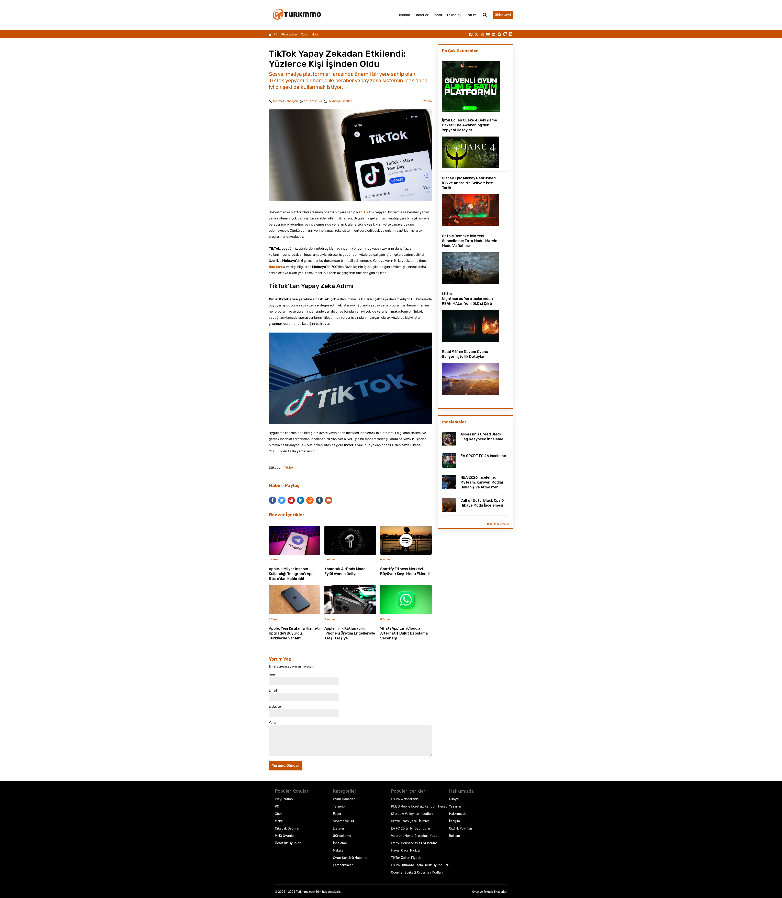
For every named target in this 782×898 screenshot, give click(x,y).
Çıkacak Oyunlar (287, 828)
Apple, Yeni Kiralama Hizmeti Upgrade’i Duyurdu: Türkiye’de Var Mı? (294, 633)
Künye (454, 799)
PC (275, 34)
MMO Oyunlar (285, 836)
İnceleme (340, 843)
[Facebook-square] (471, 34)
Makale (338, 850)
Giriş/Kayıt (503, 15)
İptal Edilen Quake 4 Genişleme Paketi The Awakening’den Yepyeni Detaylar (469, 125)
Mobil (315, 34)
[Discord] (511, 34)
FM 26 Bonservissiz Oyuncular (414, 843)
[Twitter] (282, 500)
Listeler (338, 828)
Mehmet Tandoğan (285, 101)
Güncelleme (342, 836)
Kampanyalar (343, 865)
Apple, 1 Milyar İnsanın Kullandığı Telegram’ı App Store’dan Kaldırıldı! (291, 574)
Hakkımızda (458, 814)
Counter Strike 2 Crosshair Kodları (417, 872)
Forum (471, 15)
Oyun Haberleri (344, 799)
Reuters (276, 267)
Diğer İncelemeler (498, 523)
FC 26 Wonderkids (404, 799)
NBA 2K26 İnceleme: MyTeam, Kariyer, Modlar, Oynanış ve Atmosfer (482, 482)
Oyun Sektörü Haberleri (350, 858)
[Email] (328, 500)
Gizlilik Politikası (461, 828)
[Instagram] (482, 34)
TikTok (369, 212)
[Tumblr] (319, 500)
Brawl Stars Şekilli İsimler (410, 821)
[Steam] (499, 34)
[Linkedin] (493, 34)
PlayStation (284, 799)
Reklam (454, 836)
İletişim (454, 821)
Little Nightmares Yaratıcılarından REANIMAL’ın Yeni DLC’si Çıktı (467, 299)
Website (275, 706)
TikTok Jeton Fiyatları (407, 858)
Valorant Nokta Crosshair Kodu (414, 836)
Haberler (421, 15)
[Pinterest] (291, 500)
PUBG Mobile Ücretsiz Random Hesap (419, 806)
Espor (437, 15)
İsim (272, 674)
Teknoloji (453, 15)
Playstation (289, 34)
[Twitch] (505, 34)
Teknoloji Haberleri (340, 101)
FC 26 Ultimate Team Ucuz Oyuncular (419, 865)
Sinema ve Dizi (344, 821)
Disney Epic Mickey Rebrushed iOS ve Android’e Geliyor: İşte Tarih (469, 183)
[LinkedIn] (300, 500)
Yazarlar (455, 806)
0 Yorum (426, 101)
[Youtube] (488, 34)
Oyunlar (404, 15)
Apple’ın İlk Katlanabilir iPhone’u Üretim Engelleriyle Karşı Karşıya (349, 633)
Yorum (274, 722)
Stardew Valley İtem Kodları (412, 814)
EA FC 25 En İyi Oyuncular (410, 828)
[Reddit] (310, 500)
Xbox (304, 34)
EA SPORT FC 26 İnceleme (483, 456)
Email (273, 690)
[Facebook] (272, 500)
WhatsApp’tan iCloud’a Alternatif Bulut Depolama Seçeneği (404, 633)
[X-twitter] (476, 34)
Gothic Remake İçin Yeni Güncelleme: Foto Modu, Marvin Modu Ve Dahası (469, 241)
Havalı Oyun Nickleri (406, 850)
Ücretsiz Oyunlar (288, 843)
